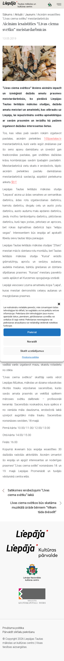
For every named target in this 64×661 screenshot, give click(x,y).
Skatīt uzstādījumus (32, 351)
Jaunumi (30, 14)
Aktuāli (19, 14)
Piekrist (32, 332)
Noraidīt (32, 341)
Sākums (7, 14)
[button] (59, 303)
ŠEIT (14, 182)
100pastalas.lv (52, 138)
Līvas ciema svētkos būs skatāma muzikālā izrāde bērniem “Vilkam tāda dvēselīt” (33, 507)
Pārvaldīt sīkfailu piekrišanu (19, 632)
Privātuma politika (30, 357)
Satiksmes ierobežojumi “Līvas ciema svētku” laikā (28, 492)
